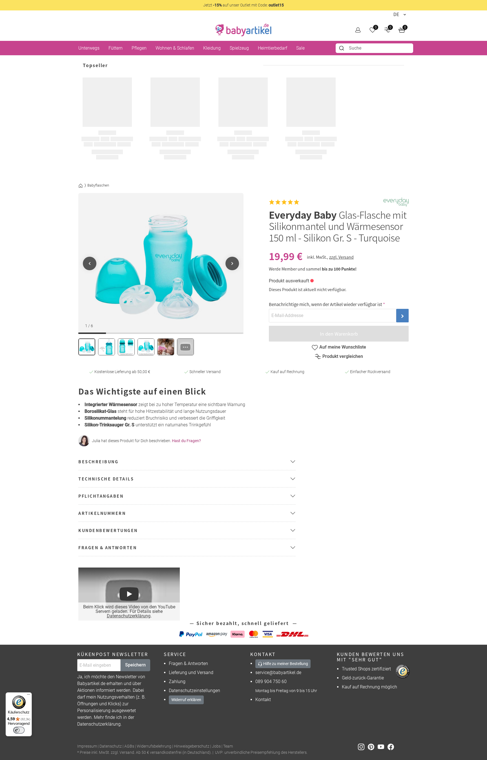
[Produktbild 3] (126, 346)
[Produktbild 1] (86, 346)
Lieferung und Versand (191, 672)
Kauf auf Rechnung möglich (369, 687)
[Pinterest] (373, 746)
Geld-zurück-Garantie (363, 678)
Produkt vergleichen (342, 356)
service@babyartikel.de (278, 672)
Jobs (216, 746)
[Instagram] (363, 746)
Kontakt (263, 699)
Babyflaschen (98, 185)
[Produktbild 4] (146, 346)
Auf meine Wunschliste (342, 347)
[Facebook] (392, 746)
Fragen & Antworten (188, 663)
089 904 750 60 (271, 681)
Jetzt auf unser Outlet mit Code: (243, 5)
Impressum (87, 746)
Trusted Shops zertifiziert (366, 669)
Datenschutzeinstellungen (194, 690)
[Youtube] (383, 746)
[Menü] (28, 695)
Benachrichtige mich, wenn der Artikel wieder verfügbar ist (325, 304)
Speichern (135, 665)
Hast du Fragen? (186, 440)
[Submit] (342, 48)
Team (228, 746)
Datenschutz (110, 746)
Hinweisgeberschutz (191, 746)
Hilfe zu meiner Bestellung (285, 663)
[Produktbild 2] (106, 346)
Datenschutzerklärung (128, 616)
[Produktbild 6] (185, 346)
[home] (243, 30)
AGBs (129, 746)
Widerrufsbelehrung (154, 746)
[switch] (19, 730)
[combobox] (374, 48)
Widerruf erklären (186, 699)
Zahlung (177, 681)
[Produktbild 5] (165, 346)
